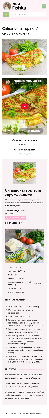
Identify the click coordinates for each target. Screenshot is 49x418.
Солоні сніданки (24, 154)
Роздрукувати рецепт (17, 218)
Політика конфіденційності (32, 413)
